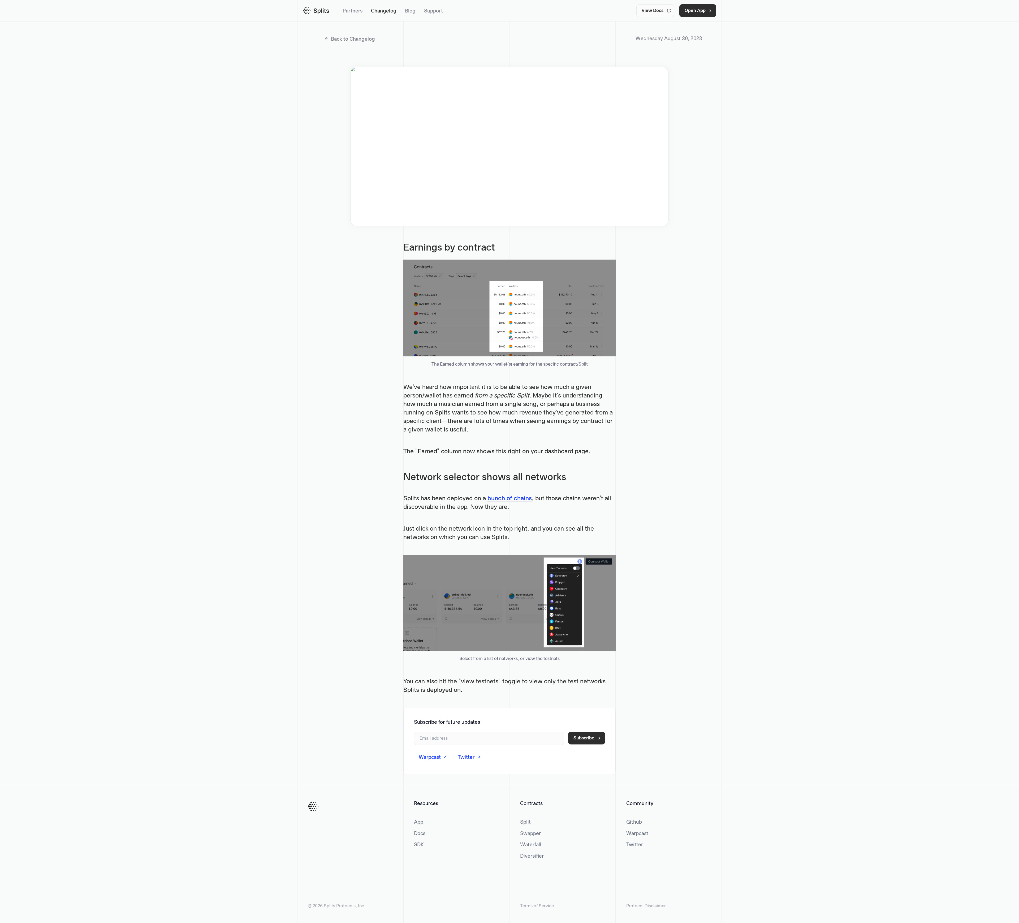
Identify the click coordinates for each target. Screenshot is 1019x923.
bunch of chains (509, 499)
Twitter (634, 845)
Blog (410, 11)
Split (525, 822)
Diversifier (532, 856)
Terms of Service (537, 906)
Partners (352, 11)
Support (433, 11)
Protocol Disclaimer (646, 906)
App (418, 822)
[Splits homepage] (316, 11)
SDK (419, 845)
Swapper (530, 833)
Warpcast (637, 833)
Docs (419, 833)
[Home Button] (313, 806)
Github (634, 822)
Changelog (383, 11)
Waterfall (530, 845)
